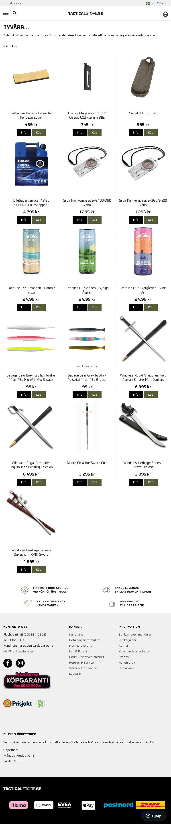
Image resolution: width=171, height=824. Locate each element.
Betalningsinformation (84, 640)
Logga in (75, 673)
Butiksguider (127, 640)
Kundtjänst (76, 634)
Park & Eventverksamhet (86, 656)
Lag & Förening (79, 651)
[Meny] (5, 13)
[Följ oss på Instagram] (20, 663)
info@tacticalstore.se (18, 651)
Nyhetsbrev (126, 662)
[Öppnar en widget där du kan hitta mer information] (154, 816)
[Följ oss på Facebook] (7, 663)
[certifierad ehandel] (40, 703)
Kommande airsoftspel (134, 651)
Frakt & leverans (80, 645)
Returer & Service (81, 662)
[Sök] (15, 13)
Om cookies (126, 668)
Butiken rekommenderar (135, 634)
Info (23, 132)
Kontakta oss (11, 3)
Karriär (123, 645)
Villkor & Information (83, 668)
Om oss (123, 656)
